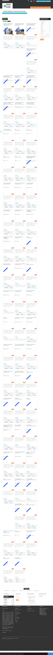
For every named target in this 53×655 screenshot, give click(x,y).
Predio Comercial (17, 618)
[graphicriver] (7, 590)
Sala (15, 619)
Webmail (29, 609)
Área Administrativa (30, 608)
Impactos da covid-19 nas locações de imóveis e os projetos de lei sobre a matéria (32, 601)
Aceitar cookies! (50, 653)
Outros (49, 7)
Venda (35, 7)
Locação (38, 7)
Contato (46, 7)
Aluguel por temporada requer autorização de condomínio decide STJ (31, 597)
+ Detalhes (5, 148)
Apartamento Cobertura (18, 609)
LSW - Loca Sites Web (15, 638)
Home (32, 7)
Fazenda (16, 614)
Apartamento (16, 608)
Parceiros (42, 7)
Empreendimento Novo (18, 613)
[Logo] (7, 6)
